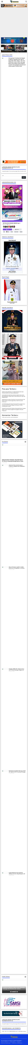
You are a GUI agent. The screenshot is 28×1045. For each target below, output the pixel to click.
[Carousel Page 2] (12, 991)
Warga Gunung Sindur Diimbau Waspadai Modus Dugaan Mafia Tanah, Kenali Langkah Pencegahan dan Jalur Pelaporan (19, 50)
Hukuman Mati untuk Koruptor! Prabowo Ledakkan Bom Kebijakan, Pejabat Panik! (17, 466)
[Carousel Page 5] (17, 991)
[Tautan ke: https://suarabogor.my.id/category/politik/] (25, 977)
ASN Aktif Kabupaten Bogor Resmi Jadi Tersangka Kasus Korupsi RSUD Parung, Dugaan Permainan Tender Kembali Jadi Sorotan (7, 50)
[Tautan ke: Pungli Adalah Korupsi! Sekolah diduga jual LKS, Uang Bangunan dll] (5, 922)
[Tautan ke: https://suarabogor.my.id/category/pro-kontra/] (25, 442)
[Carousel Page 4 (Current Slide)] (15, 991)
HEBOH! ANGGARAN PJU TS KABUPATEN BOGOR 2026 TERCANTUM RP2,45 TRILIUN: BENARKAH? (12, 392)
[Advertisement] (14, 22)
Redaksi (18, 1041)
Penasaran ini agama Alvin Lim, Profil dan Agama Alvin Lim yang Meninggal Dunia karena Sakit (17, 771)
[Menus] (2, 1)
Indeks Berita (12, 1041)
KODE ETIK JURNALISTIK (17, 1043)
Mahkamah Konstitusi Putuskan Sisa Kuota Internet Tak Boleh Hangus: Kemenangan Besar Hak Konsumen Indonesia (13, 400)
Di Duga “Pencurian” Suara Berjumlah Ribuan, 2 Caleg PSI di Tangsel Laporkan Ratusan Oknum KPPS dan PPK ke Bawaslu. (13, 988)
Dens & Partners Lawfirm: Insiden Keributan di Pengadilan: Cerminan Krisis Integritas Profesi (16, 567)
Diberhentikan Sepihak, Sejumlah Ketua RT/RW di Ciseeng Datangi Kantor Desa (12, 460)
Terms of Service (4, 1041)
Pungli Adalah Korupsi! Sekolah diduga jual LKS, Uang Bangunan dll (17, 873)
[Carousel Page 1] (10, 991)
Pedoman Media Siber (5, 1043)
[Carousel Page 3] (14, 991)
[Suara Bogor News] (14, 1)
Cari (3, 175)
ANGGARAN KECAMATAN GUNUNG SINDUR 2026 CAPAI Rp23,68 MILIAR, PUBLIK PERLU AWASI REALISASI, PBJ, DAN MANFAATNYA (13, 396)
